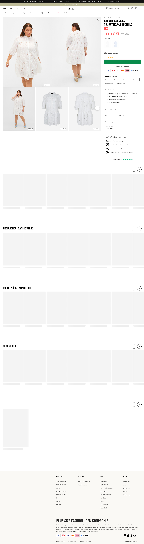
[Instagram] (125, 535)
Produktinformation (111, 110)
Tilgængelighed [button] (105, 504)
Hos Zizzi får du (110, 90)
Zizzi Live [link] (66, 13)
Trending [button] (22, 13)
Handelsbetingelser (72, 541)
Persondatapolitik (60, 541)
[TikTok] (131, 535)
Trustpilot (125, 491)
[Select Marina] (115, 44)
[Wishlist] (98, 19)
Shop (5, 8)
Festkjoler (135, 79)
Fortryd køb (104, 508)
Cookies (82, 541)
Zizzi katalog (126, 495)
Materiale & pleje (110, 122)
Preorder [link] (50, 13)
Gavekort (103, 498)
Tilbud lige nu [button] (33, 13)
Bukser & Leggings (61, 491)
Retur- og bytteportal (107, 488)
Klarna (102, 501)
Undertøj (58, 504)
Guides (24, 8)
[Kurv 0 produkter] (140, 8)
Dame (105, 18)
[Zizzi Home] (72, 8)
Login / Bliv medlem (84, 481)
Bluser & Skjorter (61, 484)
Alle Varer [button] (6, 13)
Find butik (103, 491)
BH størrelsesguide (106, 494)
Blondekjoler (119, 18)
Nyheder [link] (15, 13)
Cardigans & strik (61, 494)
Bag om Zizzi (126, 481)
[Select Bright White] (107, 44)
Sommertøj (108, 79)
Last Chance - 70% (120, 83)
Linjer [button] (42, 13)
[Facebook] (128, 535)
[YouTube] (134, 535)
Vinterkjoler (117, 79)
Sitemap (88, 541)
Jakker (58, 488)
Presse (125, 485)
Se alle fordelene (83, 485)
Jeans (58, 501)
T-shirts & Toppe (61, 481)
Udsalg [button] (58, 13)
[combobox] (115, 8)
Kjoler (111, 18)
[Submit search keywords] (107, 8)
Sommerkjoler (109, 83)
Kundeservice (104, 481)
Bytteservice (104, 484)
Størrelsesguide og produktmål (114, 116)
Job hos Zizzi (126, 488)
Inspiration (14, 8)
